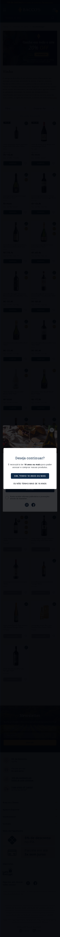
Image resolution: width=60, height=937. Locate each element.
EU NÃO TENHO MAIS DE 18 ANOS (30, 483)
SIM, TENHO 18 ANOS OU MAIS (30, 476)
